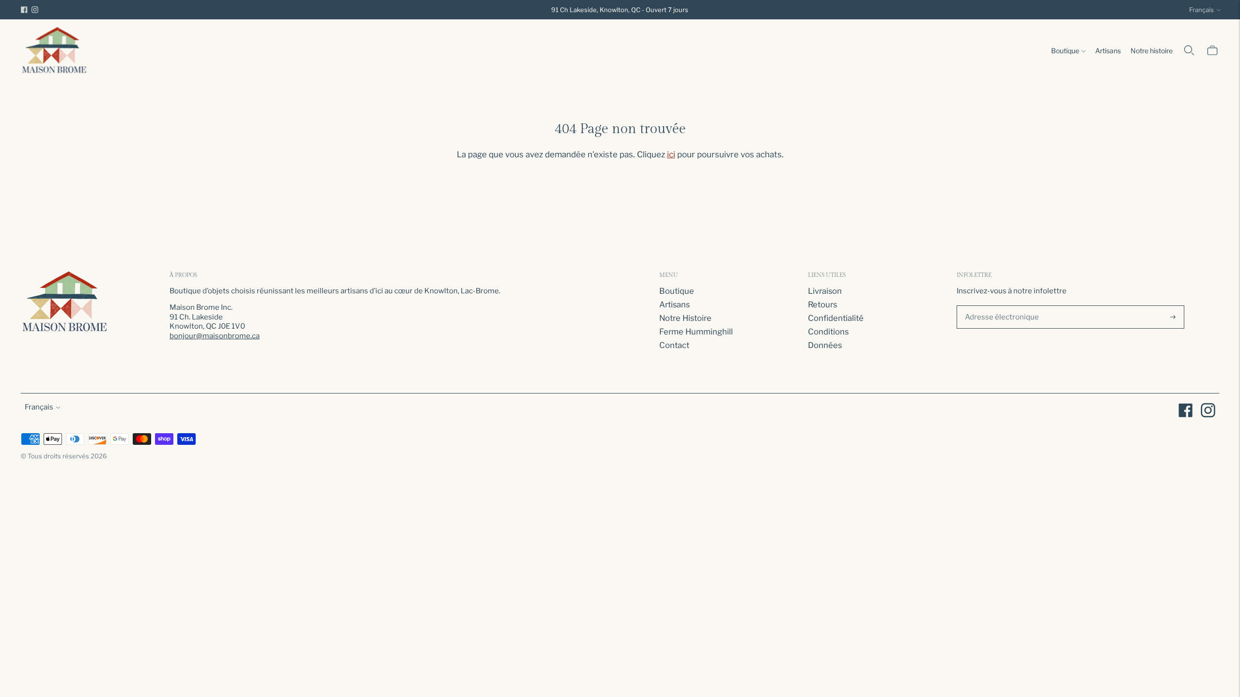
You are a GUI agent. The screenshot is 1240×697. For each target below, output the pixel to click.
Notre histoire (1152, 50)
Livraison (825, 291)
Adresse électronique (998, 304)
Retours (822, 304)
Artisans (1108, 50)
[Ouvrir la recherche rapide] (1189, 50)
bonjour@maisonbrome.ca (215, 336)
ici (671, 154)
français (1201, 10)
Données (825, 345)
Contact (674, 345)
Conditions (828, 331)
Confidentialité (836, 318)
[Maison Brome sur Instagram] (34, 9)
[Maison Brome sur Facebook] (24, 9)
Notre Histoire (685, 318)
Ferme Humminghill (696, 331)
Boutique (1065, 50)
